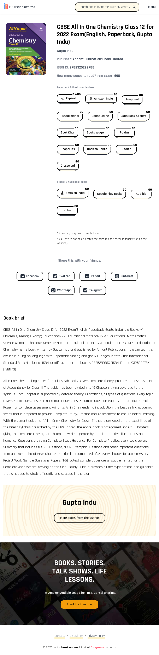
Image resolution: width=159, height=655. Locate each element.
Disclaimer (76, 636)
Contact (59, 636)
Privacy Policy (96, 636)
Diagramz (97, 647)
